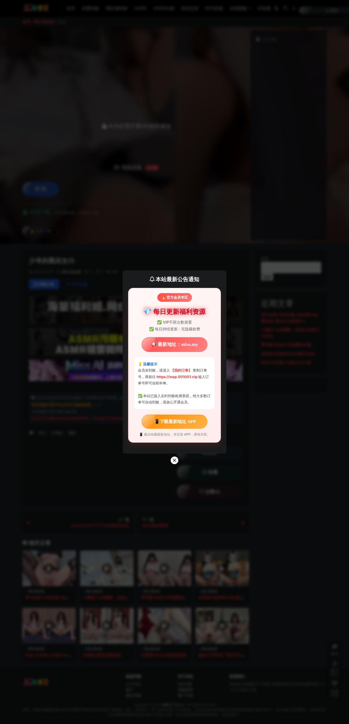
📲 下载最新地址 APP (174, 421)
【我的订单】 (181, 370)
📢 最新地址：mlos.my (174, 344)
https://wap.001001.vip (177, 377)
